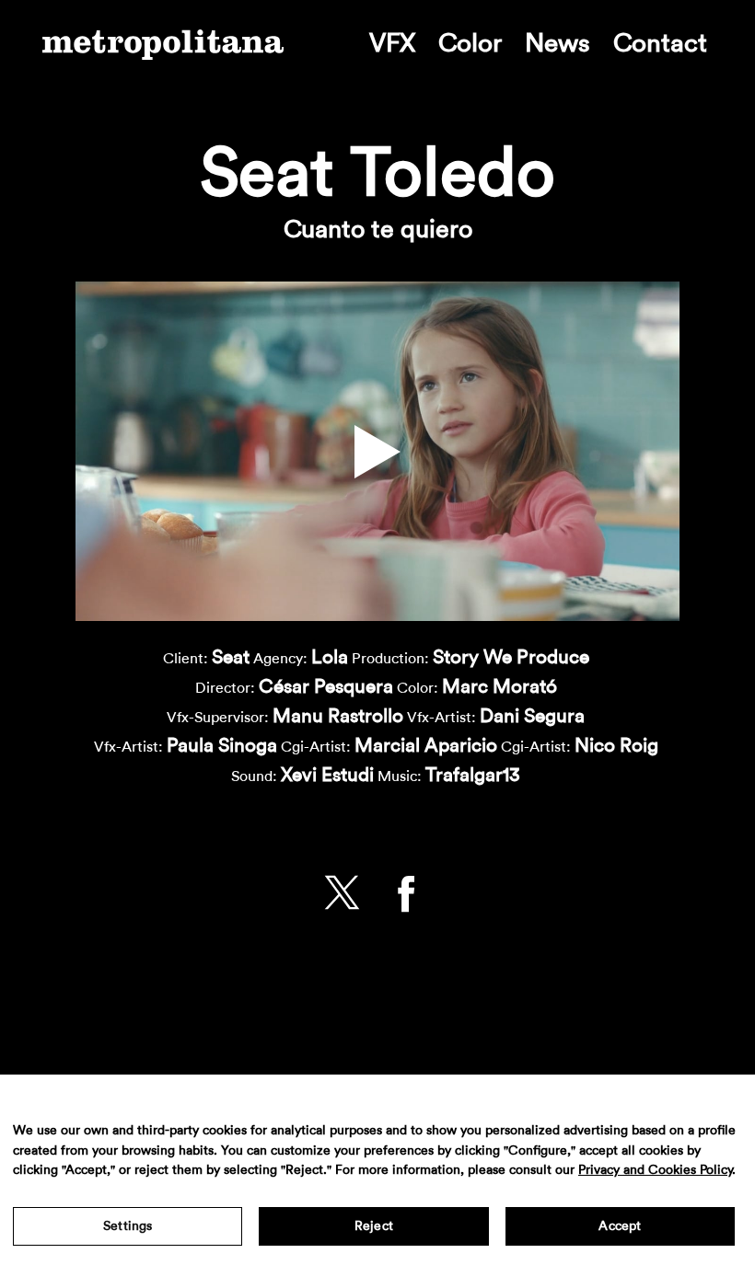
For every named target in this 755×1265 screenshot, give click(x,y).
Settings (127, 1226)
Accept (619, 1226)
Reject (373, 1226)
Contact (660, 43)
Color (470, 43)
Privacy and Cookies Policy (655, 1170)
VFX (392, 43)
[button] (377, 452)
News (557, 43)
